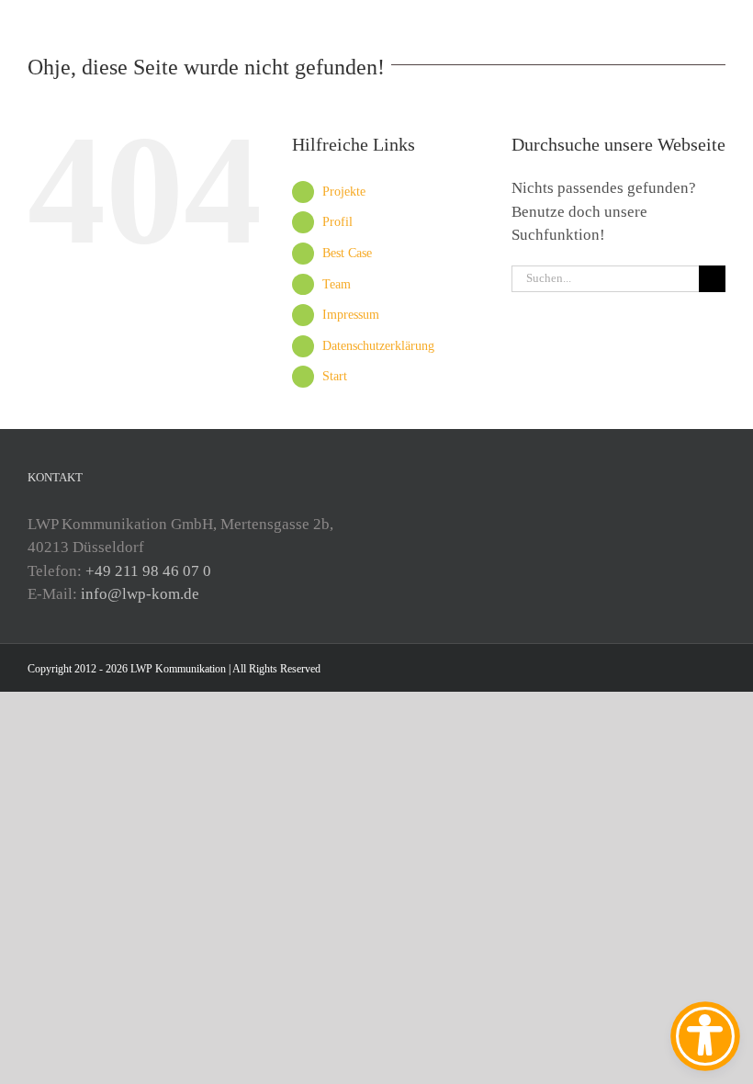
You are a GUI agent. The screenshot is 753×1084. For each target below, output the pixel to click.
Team (336, 284)
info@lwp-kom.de (140, 594)
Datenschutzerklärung (378, 346)
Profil (337, 222)
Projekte (343, 191)
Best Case (347, 253)
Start (334, 376)
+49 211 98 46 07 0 (148, 571)
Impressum (350, 315)
